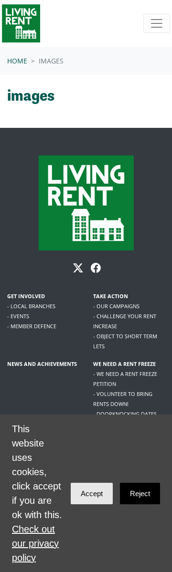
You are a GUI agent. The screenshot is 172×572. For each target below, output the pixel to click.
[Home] (21, 23)
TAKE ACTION (110, 296)
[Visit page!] (79, 268)
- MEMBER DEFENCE (31, 326)
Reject (140, 493)
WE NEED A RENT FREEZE (124, 363)
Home (17, 60)
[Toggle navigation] (156, 23)
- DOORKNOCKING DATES (125, 413)
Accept (92, 493)
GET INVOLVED (26, 296)
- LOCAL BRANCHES (31, 306)
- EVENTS (18, 316)
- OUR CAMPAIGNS (116, 306)
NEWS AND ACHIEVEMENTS (42, 363)
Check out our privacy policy (35, 543)
